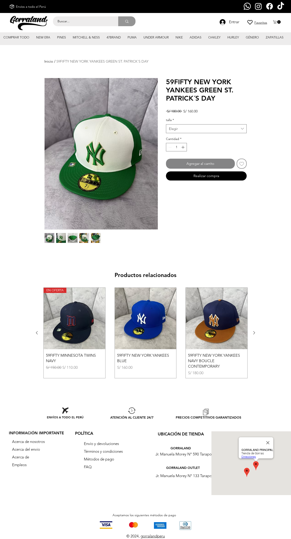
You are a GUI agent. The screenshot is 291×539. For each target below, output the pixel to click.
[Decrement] (169, 147)
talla (170, 120)
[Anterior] (37, 333)
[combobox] (206, 128)
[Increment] (183, 147)
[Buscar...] (126, 21)
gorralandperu (152, 536)
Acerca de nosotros (28, 441)
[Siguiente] (254, 333)
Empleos (19, 465)
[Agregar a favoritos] (242, 164)
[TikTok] (280, 6)
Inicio (48, 61)
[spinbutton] (176, 147)
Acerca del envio (26, 449)
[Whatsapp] (247, 6)
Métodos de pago (99, 459)
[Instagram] (258, 6)
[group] (145, 333)
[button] (277, 22)
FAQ (88, 467)
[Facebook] (269, 6)
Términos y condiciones (103, 451)
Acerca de (20, 457)
